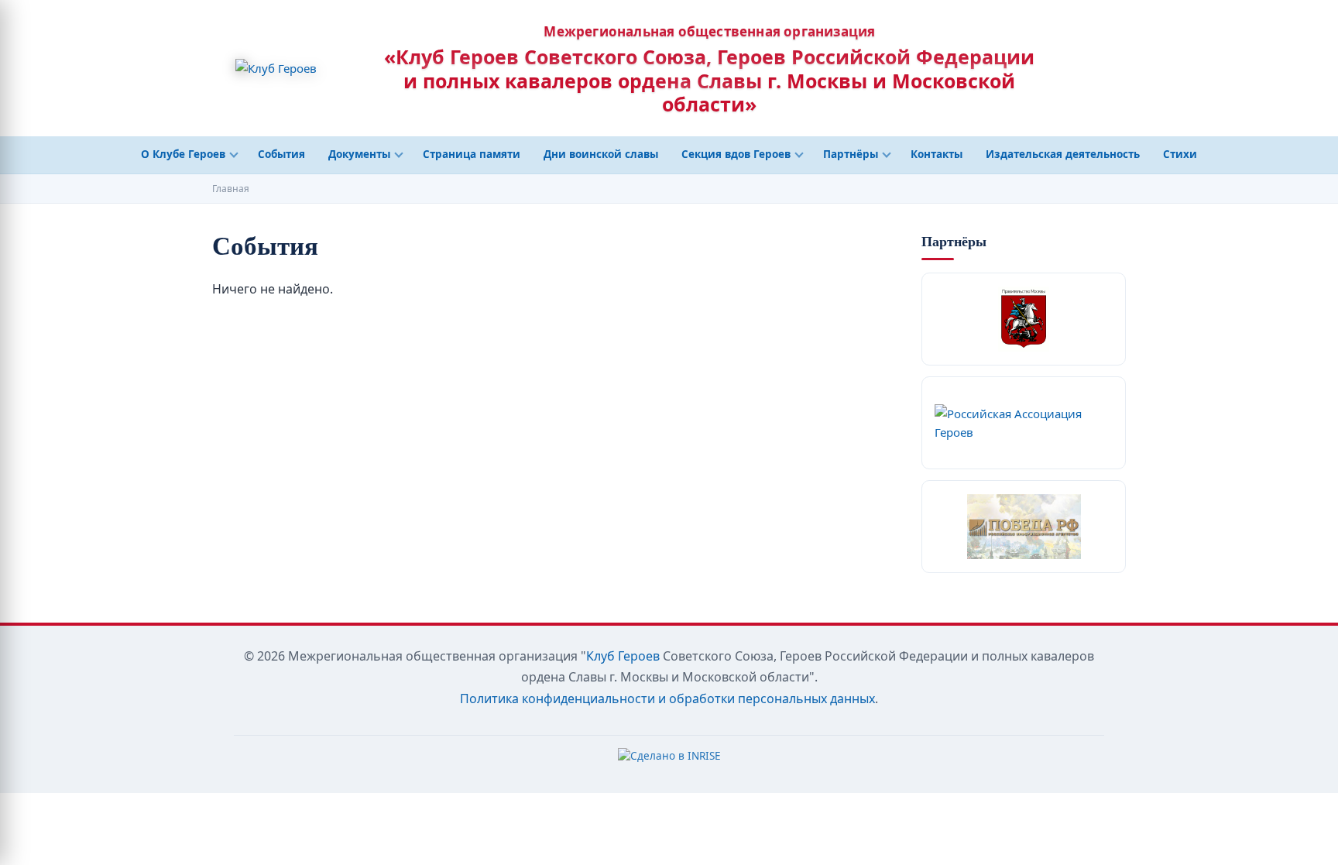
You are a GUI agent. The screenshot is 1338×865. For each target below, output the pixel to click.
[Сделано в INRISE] (669, 759)
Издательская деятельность (1063, 154)
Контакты (936, 154)
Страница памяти (471, 154)
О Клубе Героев (183, 154)
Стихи (1180, 154)
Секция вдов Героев (736, 154)
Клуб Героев (623, 655)
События (281, 154)
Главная (230, 188)
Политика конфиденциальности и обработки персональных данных (667, 698)
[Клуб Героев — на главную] (276, 68)
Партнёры (850, 154)
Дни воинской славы (601, 154)
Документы (359, 154)
